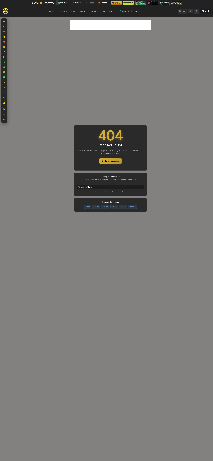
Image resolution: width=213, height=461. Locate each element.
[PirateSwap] (128, 3)
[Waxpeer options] (90, 2)
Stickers (93, 11)
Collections (63, 11)
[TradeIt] (140, 3)
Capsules (83, 11)
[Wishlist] (190, 11)
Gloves (105, 207)
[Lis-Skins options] (103, 2)
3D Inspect (125, 11)
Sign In (207, 11)
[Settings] (196, 11)
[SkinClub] (152, 3)
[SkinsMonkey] (116, 3)
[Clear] (141, 187)
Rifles (88, 207)
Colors (111, 11)
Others (102, 11)
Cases (73, 11)
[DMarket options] (63, 2)
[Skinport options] (77, 2)
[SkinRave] (164, 3)
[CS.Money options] (50, 2)
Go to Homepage (111, 161)
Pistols (114, 207)
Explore (136, 11)
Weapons (50, 11)
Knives (96, 207)
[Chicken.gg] (176, 3)
